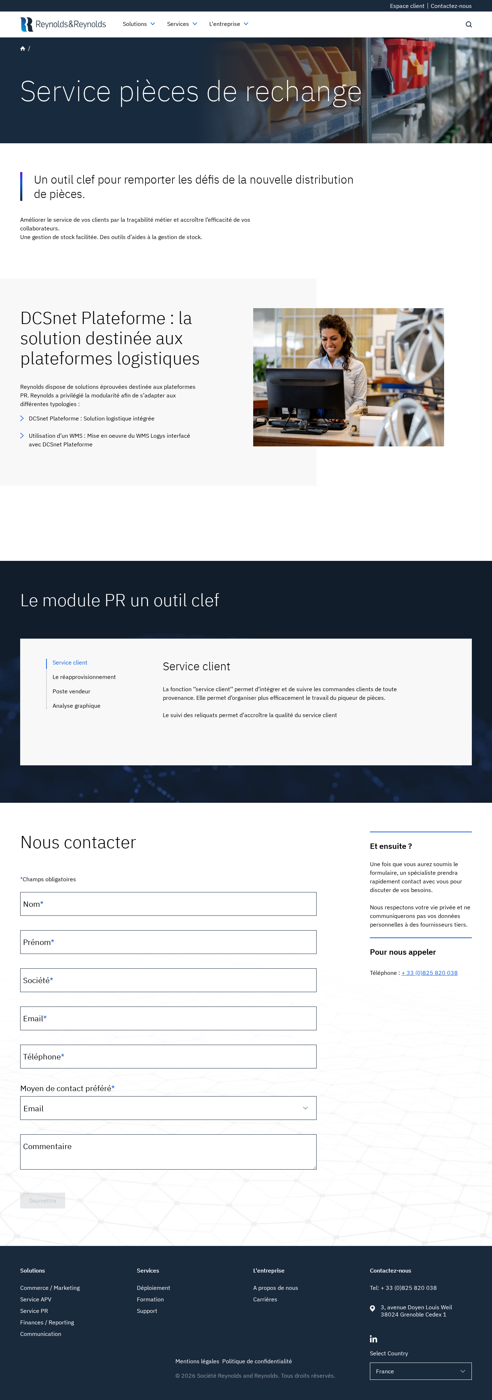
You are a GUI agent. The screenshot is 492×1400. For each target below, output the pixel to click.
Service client (70, 662)
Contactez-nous (451, 5)
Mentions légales (197, 1361)
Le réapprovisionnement (84, 676)
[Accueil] (63, 24)
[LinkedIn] (373, 1340)
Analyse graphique (76, 705)
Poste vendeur (71, 691)
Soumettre (43, 1200)
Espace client (407, 5)
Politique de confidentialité (257, 1361)
